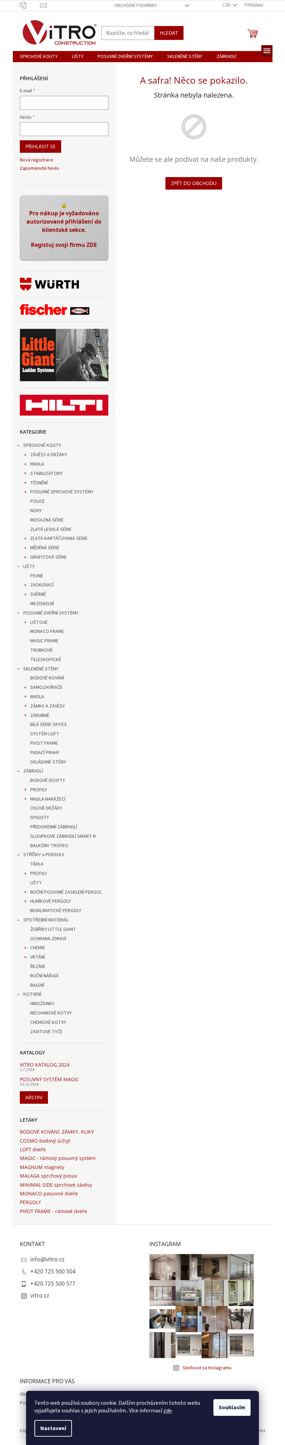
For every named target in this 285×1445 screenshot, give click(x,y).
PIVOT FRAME (44, 743)
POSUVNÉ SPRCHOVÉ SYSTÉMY (61, 491)
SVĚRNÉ (38, 594)
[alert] (64, 228)
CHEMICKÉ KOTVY (48, 1022)
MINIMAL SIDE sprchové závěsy (56, 1184)
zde (167, 1410)
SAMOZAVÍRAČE (46, 687)
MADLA (37, 464)
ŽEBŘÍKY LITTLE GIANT (53, 929)
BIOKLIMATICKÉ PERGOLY (55, 910)
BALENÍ (37, 985)
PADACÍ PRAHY (44, 752)
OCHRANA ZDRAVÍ (48, 938)
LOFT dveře (33, 1149)
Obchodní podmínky (135, 5)
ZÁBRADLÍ (33, 771)
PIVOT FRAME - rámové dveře (53, 1211)
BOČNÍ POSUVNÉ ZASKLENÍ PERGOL (66, 892)
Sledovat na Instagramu (206, 1367)
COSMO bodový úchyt (45, 1140)
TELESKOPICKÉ (45, 659)
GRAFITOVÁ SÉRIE (48, 557)
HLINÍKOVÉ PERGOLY (50, 901)
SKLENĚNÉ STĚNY (40, 669)
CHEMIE (37, 947)
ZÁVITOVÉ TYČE (46, 1031)
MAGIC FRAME (44, 640)
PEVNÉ (36, 576)
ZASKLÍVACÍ (42, 585)
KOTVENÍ (32, 994)
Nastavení (53, 1428)
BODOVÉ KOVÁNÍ (47, 678)
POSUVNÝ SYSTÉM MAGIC (49, 1079)
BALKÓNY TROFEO (49, 845)
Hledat (169, 33)
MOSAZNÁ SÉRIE (47, 520)
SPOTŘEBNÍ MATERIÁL (45, 920)
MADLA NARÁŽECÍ (47, 799)
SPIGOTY (39, 817)
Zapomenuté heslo (39, 168)
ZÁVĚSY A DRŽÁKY (48, 454)
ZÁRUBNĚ (39, 715)
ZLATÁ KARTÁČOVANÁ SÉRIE (59, 538)
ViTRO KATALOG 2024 (45, 1064)
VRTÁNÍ (37, 957)
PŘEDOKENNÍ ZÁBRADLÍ (53, 827)
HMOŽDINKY (42, 1003)
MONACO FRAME (47, 631)
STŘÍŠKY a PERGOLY (43, 854)
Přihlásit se (40, 146)
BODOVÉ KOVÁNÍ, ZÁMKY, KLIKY (57, 1131)
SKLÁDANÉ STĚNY (48, 762)
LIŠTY (29, 566)
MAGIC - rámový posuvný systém (58, 1158)
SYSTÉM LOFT (44, 733)
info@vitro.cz (47, 1259)
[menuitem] (39, 56)
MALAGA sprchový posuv (48, 1175)
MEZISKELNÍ (42, 603)
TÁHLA (36, 864)
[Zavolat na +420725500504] (30, 5)
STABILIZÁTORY (46, 473)
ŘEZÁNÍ (37, 966)
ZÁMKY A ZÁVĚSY (47, 706)
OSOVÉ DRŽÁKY (46, 808)
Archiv (33, 1097)
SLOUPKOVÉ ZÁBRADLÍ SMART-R (63, 836)
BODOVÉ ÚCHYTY (47, 780)
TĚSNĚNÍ (39, 482)
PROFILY (38, 789)
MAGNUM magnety (42, 1167)
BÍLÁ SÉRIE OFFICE (48, 724)
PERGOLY (30, 1202)
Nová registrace (36, 160)
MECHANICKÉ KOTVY (51, 1013)
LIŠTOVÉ (39, 622)
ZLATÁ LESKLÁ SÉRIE (51, 529)
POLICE (37, 501)
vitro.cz (39, 1295)
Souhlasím (232, 1407)
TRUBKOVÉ (41, 650)
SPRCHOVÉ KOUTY (42, 445)
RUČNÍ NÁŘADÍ (44, 975)
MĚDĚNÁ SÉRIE (44, 547)
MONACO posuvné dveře (49, 1193)
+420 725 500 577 (52, 1283)
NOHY (36, 510)
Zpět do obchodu (194, 183)
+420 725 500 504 (52, 1271)
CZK (226, 5)
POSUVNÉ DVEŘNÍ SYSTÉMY (51, 613)
